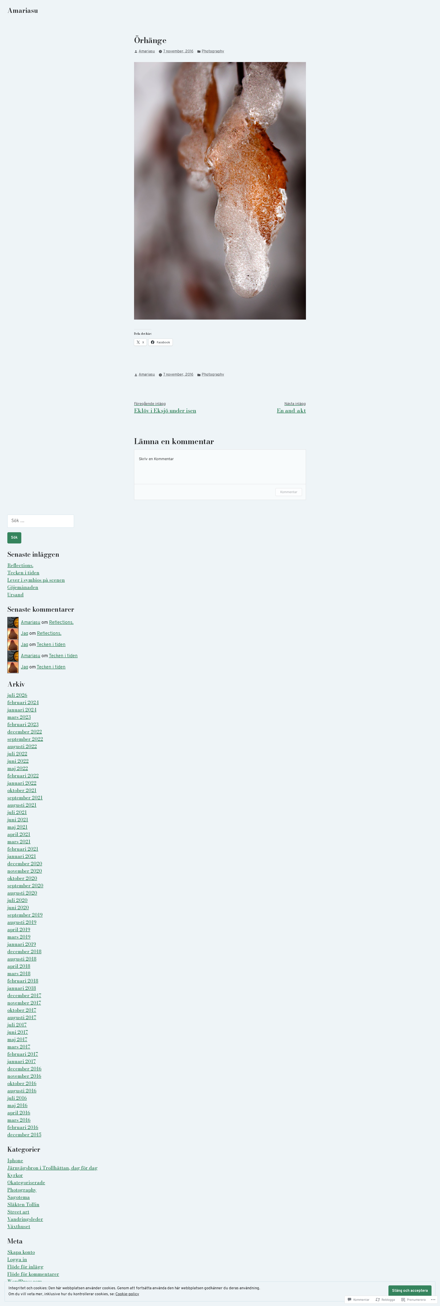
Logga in (17, 1259)
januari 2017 (21, 1061)
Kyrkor (15, 1175)
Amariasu (22, 10)
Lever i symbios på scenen (36, 580)
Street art (18, 1211)
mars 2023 (19, 717)
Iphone (15, 1160)
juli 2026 (17, 695)
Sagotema (18, 1197)
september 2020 (25, 885)
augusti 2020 (22, 892)
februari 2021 (22, 849)
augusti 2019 (21, 922)
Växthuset (18, 1226)
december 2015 (24, 1134)
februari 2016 (22, 1127)
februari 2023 (22, 724)
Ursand (15, 594)
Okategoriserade (26, 1182)
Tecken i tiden (23, 572)
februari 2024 (23, 702)
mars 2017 (18, 1046)
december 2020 (24, 863)
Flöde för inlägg (25, 1266)
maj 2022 (17, 768)
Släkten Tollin (23, 1204)
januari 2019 (21, 944)
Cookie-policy (127, 1294)
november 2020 (24, 870)
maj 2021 (17, 827)
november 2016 (24, 1076)
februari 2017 (22, 1054)
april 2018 (18, 966)
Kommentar (288, 492)
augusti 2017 (21, 1017)
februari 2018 (22, 980)
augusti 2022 (22, 746)
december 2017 (24, 995)
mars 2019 (18, 936)
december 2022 (24, 731)
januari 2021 (21, 856)
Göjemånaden (22, 587)
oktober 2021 (21, 790)
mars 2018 (18, 973)
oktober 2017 (21, 1010)
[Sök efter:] (40, 521)
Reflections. (20, 565)
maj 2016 (17, 1105)
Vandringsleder (25, 1219)
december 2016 (24, 1068)
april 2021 (18, 834)
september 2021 (25, 797)
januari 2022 (21, 783)
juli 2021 (17, 812)
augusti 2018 (21, 958)
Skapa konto (21, 1252)
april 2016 (18, 1112)
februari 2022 (23, 775)
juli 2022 (17, 753)
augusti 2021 (21, 805)
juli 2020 (17, 900)
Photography (213, 51)
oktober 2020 (22, 878)
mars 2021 (18, 841)
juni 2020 (18, 907)
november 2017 (24, 1002)
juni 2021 (17, 819)
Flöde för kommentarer (33, 1274)
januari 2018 (21, 988)
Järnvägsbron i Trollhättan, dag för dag (52, 1167)
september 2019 (25, 914)
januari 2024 (21, 709)
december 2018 (24, 951)
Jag (24, 634)
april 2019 (18, 929)
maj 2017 (17, 1039)
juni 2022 (18, 761)
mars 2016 (18, 1120)
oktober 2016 (21, 1083)
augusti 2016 (21, 1090)
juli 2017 (17, 1024)
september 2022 (25, 739)
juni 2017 (17, 1032)
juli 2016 (17, 1098)
